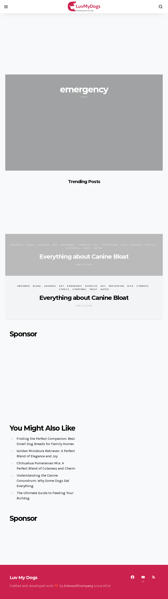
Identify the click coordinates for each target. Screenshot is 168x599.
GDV (96, 245)
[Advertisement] (84, 43)
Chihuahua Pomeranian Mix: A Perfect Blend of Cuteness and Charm (46, 465)
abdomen (16, 245)
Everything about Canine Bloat (83, 256)
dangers (43, 245)
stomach (136, 245)
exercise (85, 245)
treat (86, 248)
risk (124, 245)
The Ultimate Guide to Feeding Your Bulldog (45, 495)
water (98, 248)
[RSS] (153, 579)
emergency (67, 245)
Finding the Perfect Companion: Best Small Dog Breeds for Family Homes (46, 441)
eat (55, 245)
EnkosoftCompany (78, 586)
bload (30, 245)
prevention (109, 245)
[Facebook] (132, 579)
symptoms (73, 248)
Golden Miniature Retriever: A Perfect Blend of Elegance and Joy (46, 453)
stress (150, 245)
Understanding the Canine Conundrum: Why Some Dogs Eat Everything (43, 480)
